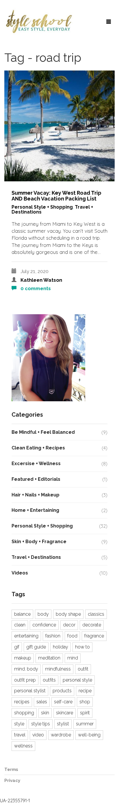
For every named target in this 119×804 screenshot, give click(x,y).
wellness (23, 746)
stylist (63, 724)
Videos (20, 573)
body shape (68, 614)
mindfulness (58, 669)
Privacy (12, 780)
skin (45, 713)
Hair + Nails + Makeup (36, 495)
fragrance (94, 636)
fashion (52, 636)
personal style (77, 680)
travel (19, 735)
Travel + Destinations (36, 557)
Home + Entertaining (35, 510)
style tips (40, 724)
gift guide (36, 647)
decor (69, 625)
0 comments (35, 288)
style (19, 724)
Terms (11, 769)
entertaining (26, 636)
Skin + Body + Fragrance (39, 541)
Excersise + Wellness (36, 463)
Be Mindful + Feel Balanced (43, 432)
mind (72, 658)
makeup (22, 658)
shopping (24, 713)
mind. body (26, 669)
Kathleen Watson (41, 280)
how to (82, 647)
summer (85, 724)
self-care (63, 701)
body (43, 614)
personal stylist (30, 690)
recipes (21, 701)
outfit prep (25, 680)
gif (16, 647)
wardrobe (61, 735)
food (72, 636)
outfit (83, 669)
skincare (64, 713)
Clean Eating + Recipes (38, 448)
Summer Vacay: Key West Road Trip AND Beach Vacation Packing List (56, 196)
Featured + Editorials (36, 479)
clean (19, 625)
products (62, 690)
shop (84, 701)
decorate (91, 625)
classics (96, 614)
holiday (60, 647)
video (38, 735)
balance (22, 614)
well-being (89, 735)
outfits (49, 680)
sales (41, 701)
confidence (44, 625)
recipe (85, 690)
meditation (49, 658)
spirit (85, 713)
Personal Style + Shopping (42, 207)
